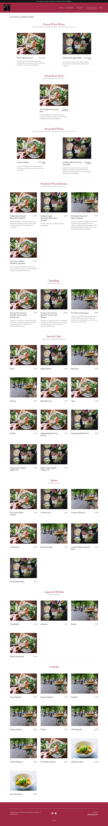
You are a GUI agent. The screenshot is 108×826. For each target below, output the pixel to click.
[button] (70, 8)
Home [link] (61, 8)
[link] (7, 7)
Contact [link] (54, 820)
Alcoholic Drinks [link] (92, 8)
